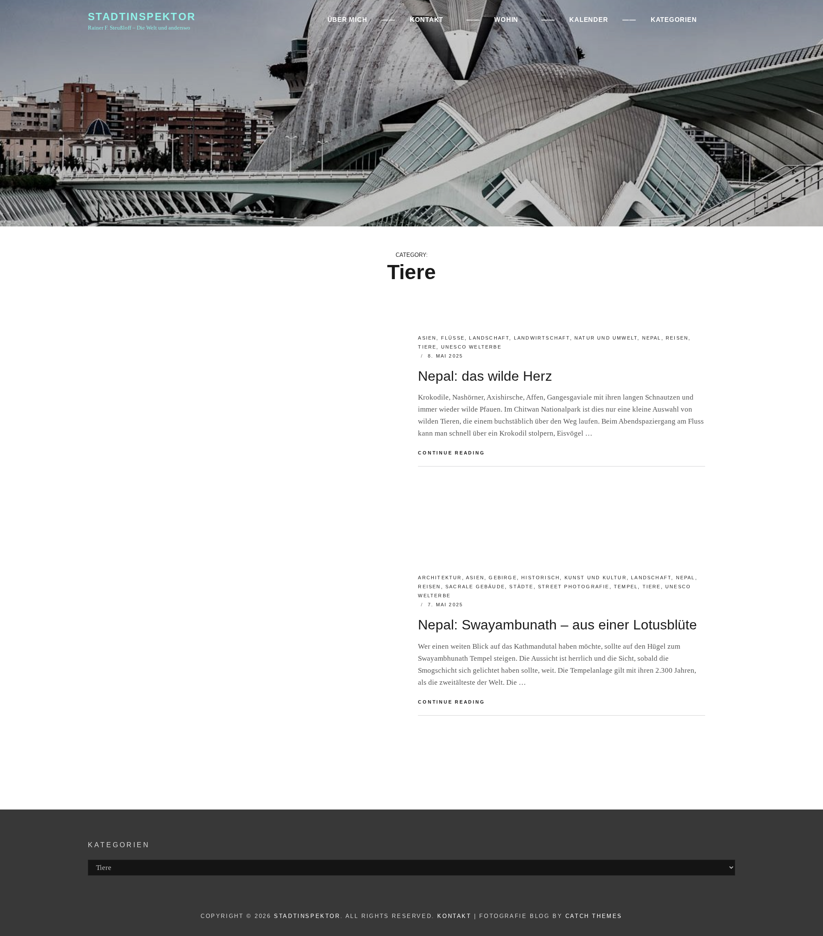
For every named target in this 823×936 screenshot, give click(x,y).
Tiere (427, 346)
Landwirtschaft (542, 337)
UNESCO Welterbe (471, 346)
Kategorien (674, 19)
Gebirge (503, 577)
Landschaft (489, 337)
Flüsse (453, 337)
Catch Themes (593, 916)
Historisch (540, 577)
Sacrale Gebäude (475, 586)
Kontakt (454, 916)
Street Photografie (574, 586)
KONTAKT (426, 19)
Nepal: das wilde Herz (485, 376)
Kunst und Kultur (596, 577)
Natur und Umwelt (605, 337)
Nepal (651, 337)
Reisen (677, 337)
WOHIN (506, 19)
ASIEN (427, 337)
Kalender (588, 19)
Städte (521, 586)
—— (388, 19)
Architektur (440, 577)
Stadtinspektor (142, 16)
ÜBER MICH (347, 19)
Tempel (626, 586)
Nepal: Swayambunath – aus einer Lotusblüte (557, 624)
